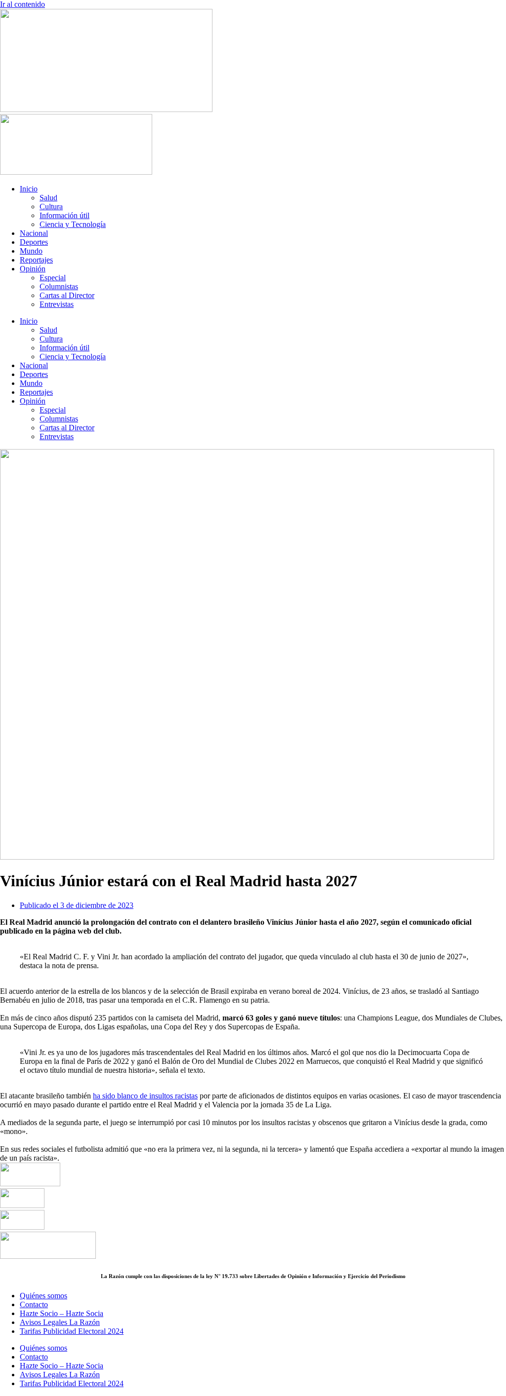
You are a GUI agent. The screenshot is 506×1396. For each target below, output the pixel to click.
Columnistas (59, 286)
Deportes (34, 242)
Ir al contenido (22, 4)
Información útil (64, 215)
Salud (48, 197)
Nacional (34, 233)
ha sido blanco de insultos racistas (145, 1096)
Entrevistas (57, 304)
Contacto (34, 1304)
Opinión (32, 268)
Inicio (29, 189)
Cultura (51, 206)
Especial (53, 277)
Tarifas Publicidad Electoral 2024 (72, 1331)
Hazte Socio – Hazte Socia (61, 1313)
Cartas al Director (67, 295)
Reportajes (36, 260)
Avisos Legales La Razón (60, 1322)
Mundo (31, 251)
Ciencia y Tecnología (73, 224)
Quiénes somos (43, 1295)
